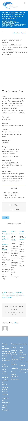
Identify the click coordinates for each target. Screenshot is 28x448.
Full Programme (14, 358)
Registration (14, 376)
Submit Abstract (13, 373)
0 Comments (9, 297)
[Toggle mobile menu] (25, 3)
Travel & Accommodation (22, 361)
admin (5, 292)
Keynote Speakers (14, 354)
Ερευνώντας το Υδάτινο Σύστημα (9, 294)
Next (22, 33)
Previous (17, 33)
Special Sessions (14, 363)
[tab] (14, 188)
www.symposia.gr (22, 372)
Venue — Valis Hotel (22, 350)
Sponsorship (14, 379)
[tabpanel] (14, 196)
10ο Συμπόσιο (18, 292)
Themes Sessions (14, 349)
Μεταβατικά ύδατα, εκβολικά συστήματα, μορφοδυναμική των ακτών (13, 295)
